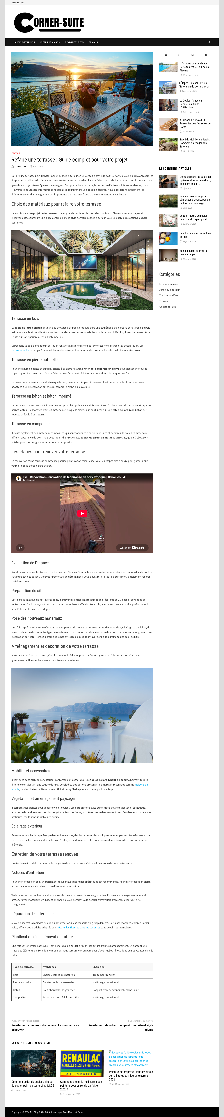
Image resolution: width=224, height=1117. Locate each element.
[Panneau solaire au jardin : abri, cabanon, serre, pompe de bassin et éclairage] (168, 196)
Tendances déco (74, 42)
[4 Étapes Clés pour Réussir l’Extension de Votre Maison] (167, 83)
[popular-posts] (165, 55)
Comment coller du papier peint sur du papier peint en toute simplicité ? (32, 1083)
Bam (80, 1112)
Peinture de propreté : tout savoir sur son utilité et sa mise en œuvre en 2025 (131, 1075)
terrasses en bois (21, 350)
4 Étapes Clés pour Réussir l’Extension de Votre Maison (194, 84)
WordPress (69, 1112)
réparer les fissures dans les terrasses (78, 927)
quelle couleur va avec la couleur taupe (193, 252)
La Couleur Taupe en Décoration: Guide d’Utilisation (191, 104)
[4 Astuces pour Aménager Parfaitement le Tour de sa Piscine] (168, 64)
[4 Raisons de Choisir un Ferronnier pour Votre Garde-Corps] (168, 120)
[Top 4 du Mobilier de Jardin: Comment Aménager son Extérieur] (168, 140)
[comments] (192, 55)
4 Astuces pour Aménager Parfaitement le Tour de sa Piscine (194, 67)
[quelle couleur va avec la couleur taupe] (168, 251)
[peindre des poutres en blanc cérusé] (168, 233)
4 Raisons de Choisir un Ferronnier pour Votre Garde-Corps (196, 123)
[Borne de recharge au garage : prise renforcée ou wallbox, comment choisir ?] (168, 177)
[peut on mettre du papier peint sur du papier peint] (168, 216)
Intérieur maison (50, 42)
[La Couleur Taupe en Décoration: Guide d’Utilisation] (168, 101)
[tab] (165, 55)
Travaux (93, 42)
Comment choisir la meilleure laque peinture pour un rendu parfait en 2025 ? (81, 1085)
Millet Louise (22, 166)
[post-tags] (206, 55)
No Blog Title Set (39, 1112)
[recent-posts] (179, 55)
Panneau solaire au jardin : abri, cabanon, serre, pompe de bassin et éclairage (195, 200)
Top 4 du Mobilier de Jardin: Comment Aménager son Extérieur (195, 143)
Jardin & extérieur (25, 42)
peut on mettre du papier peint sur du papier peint (193, 217)
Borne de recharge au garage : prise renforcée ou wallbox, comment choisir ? (196, 180)
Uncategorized (167, 306)
